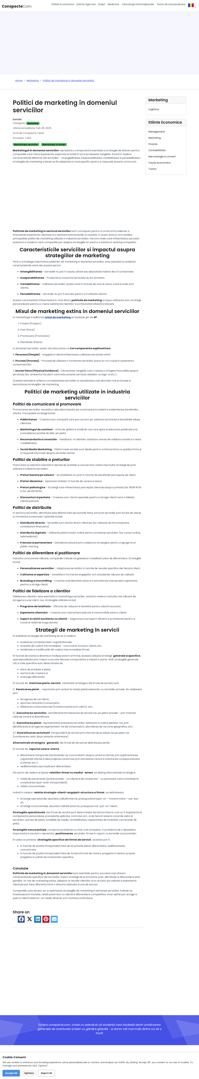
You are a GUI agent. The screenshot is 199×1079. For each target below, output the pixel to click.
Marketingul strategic (54, 144)
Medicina (113, 4)
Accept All (11, 1073)
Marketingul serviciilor (26, 144)
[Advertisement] (99, 44)
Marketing (32, 123)
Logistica (153, 109)
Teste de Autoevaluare (171, 4)
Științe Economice (62, 4)
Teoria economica (159, 163)
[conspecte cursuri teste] (192, 5)
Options (29, 1073)
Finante (152, 144)
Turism (152, 169)
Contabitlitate (157, 150)
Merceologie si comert (162, 156)
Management (156, 131)
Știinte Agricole (86, 4)
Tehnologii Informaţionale (138, 4)
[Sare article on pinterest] (46, 920)
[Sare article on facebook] (21, 920)
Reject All (46, 1073)
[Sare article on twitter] (29, 920)
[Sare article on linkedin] (37, 920)
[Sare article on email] (54, 920)
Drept (101, 4)
